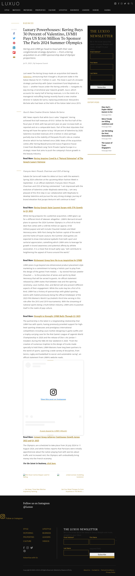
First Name (93, 63)
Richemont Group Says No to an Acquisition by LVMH (58, 260)
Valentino (27, 76)
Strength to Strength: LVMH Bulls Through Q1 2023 (57, 316)
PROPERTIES (28, 537)
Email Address (95, 52)
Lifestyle (63, 10)
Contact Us (95, 570)
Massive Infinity (66, 570)
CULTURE (27, 541)
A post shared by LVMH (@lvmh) (53, 431)
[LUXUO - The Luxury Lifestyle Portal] (10, 3)
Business (74, 10)
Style (7, 10)
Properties (40, 10)
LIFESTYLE (46, 529)
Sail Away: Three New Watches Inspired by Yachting (34, 490)
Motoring (28, 10)
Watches (17, 10)
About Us (87, 570)
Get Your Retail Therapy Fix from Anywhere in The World (72, 490)
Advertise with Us (30, 557)
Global (107, 10)
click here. (51, 463)
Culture (52, 10)
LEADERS (46, 537)
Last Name (93, 73)
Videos (96, 10)
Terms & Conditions (108, 570)
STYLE (25, 529)
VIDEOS (45, 541)
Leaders (86, 10)
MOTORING (28, 533)
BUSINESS (46, 533)
